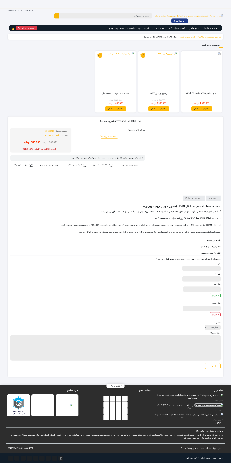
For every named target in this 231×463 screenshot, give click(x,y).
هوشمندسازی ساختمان (207, 37)
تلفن (218, 274)
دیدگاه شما (215, 333)
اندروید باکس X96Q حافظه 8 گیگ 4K (201, 93)
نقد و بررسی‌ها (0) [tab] (193, 198)
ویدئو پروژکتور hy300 (158, 93)
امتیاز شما (216, 322)
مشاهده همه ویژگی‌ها (109, 137)
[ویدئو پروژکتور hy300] (158, 71)
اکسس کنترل (179, 28)
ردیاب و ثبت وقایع (116, 28)
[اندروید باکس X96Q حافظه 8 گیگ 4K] (201, 71)
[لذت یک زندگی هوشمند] (115, 4)
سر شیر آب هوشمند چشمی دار (115, 93)
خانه (220, 37)
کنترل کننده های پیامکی (162, 28)
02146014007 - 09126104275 (21, 10)
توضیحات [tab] (212, 198)
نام (219, 263)
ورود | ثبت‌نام (178, 21)
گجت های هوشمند (187, 37)
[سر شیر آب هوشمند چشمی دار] (115, 71)
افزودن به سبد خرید (200, 108)
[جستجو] (56, 15)
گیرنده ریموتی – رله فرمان (137, 28)
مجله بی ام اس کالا (26, 28)
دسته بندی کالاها (211, 28)
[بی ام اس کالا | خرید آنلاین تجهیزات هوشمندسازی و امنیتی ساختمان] (189, 15)
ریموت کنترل (193, 28)
